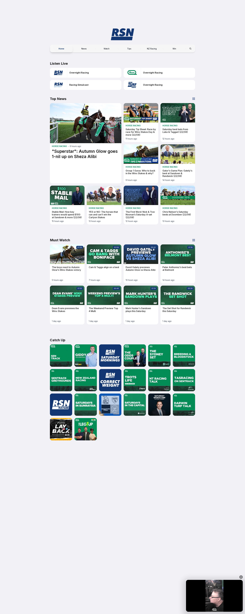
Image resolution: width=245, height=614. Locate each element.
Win (174, 48)
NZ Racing (152, 48)
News (84, 48)
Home (61, 48)
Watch (106, 48)
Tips (129, 48)
